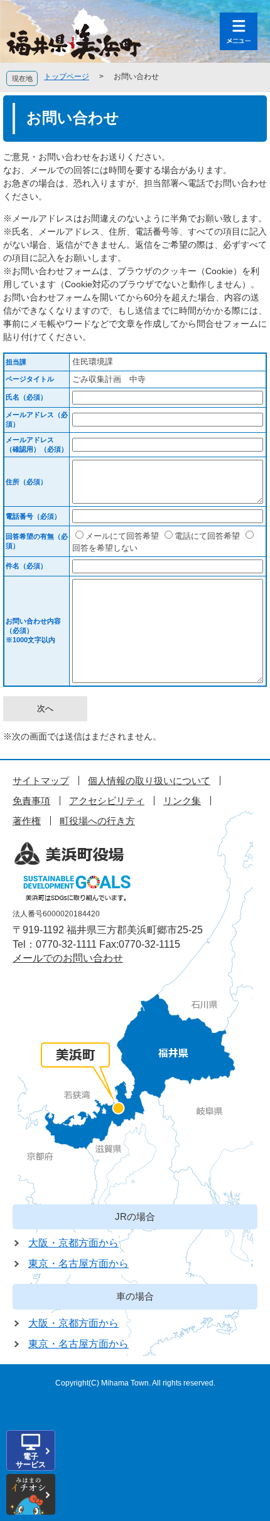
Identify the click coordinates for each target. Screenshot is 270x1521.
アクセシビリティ (106, 800)
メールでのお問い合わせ (68, 958)
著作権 (27, 820)
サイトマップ (41, 780)
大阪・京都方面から (73, 1242)
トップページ (66, 76)
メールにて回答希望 (122, 536)
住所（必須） (26, 481)
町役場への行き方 (97, 820)
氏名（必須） (26, 397)
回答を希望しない (105, 548)
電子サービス (31, 1460)
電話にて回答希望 (207, 536)
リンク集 (182, 800)
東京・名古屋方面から (78, 1263)
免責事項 (31, 800)
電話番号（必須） (33, 516)
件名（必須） (26, 566)
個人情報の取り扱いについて (149, 780)
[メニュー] (238, 31)
